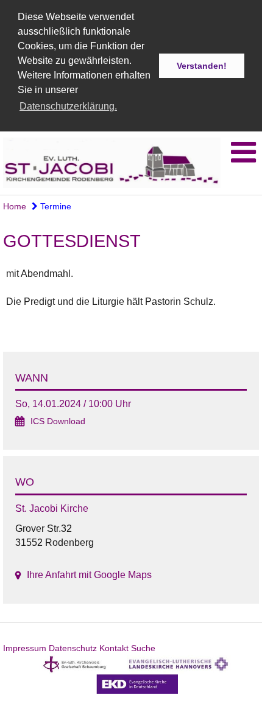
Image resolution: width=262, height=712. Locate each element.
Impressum (24, 648)
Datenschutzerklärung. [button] (68, 106)
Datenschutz (73, 648)
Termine (54, 206)
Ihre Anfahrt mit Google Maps (89, 575)
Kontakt (114, 648)
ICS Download (57, 421)
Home (14, 206)
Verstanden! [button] (202, 66)
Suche (143, 648)
